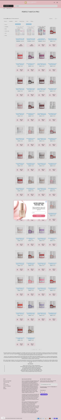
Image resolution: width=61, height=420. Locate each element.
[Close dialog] (46, 201)
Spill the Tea (38, 215)
